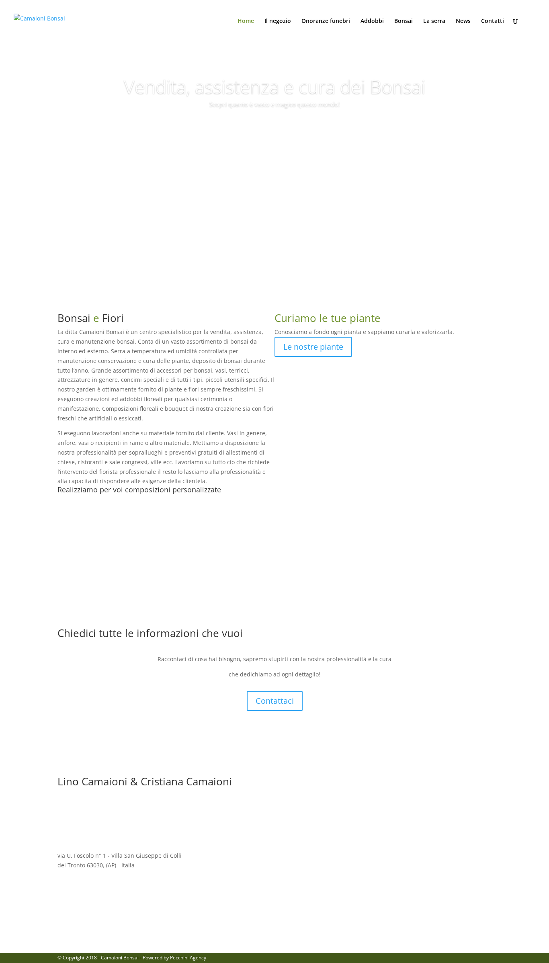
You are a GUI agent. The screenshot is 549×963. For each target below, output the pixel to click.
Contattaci (275, 700)
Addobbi (372, 21)
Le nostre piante (313, 346)
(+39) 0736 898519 (399, 916)
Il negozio (277, 21)
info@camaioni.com (254, 855)
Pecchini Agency (188, 957)
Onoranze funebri (325, 21)
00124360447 (243, 916)
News (463, 21)
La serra (434, 21)
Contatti (492, 21)
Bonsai (403, 21)
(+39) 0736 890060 (413, 855)
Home (246, 21)
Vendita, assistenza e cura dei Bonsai (274, 86)
